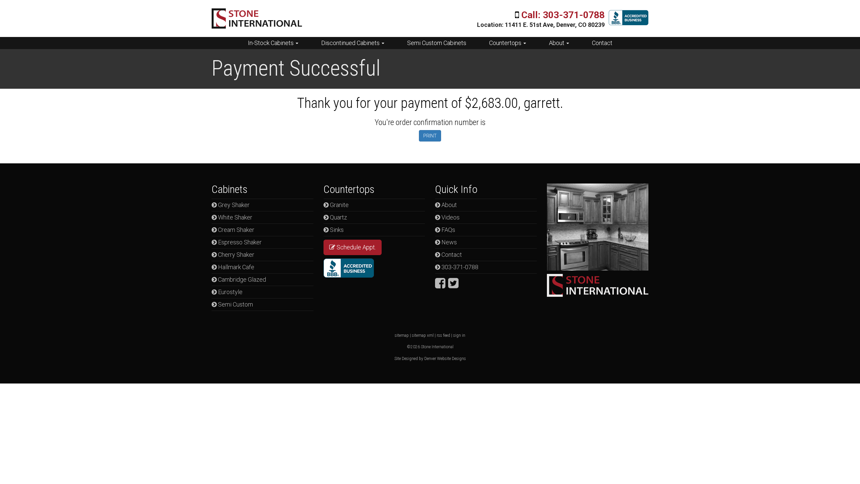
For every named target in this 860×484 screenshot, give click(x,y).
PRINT (430, 135)
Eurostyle (230, 291)
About (557, 42)
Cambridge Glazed (241, 279)
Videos (450, 217)
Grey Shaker (233, 204)
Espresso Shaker (239, 242)
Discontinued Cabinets (351, 42)
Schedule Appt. (355, 247)
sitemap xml (423, 335)
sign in (459, 335)
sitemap (402, 335)
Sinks (336, 229)
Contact (602, 42)
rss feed (443, 335)
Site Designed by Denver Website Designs (430, 358)
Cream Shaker (235, 229)
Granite (339, 204)
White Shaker (234, 217)
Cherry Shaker (235, 254)
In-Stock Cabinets (271, 42)
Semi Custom (235, 304)
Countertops (506, 42)
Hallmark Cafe (235, 267)
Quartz (338, 217)
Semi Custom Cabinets (436, 42)
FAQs (447, 229)
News (448, 242)
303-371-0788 (459, 267)
